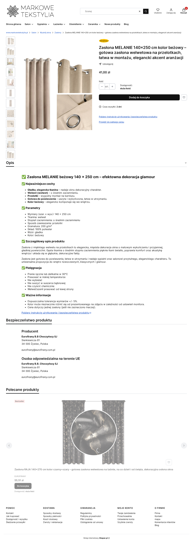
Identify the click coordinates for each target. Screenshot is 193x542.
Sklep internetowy (95, 538)
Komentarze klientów (165, 522)
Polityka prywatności (90, 516)
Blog (157, 525)
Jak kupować (12, 516)
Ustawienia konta (125, 519)
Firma (157, 513)
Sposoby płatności (52, 516)
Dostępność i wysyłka (16, 519)
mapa (157, 519)
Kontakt (10, 513)
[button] (146, 11)
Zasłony (58, 32)
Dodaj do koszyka (139, 97)
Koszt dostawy (50, 519)
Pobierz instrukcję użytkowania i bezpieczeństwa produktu (128, 116)
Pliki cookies (86, 519)
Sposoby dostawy (52, 513)
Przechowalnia (124, 516)
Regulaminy (86, 513)
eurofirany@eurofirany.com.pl (38, 349)
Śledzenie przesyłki (15, 522)
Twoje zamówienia (126, 513)
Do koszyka (23, 486)
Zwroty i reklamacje (52, 522)
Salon (34, 32)
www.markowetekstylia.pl (17, 32)
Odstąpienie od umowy (91, 522)
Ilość (101, 81)
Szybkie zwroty (125, 522)
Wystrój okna (45, 32)
